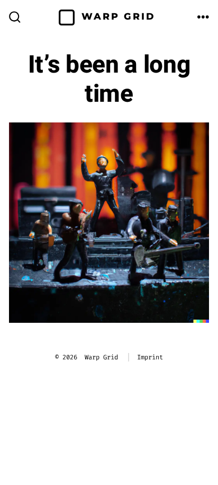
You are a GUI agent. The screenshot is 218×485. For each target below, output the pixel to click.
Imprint (150, 357)
